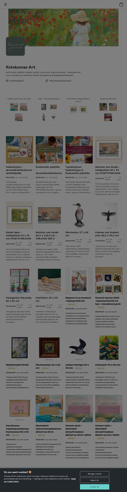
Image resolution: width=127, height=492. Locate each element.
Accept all (94, 487)
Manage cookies (94, 474)
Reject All (95, 480)
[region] (63, 480)
